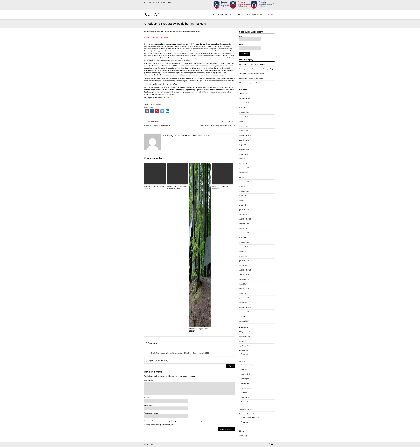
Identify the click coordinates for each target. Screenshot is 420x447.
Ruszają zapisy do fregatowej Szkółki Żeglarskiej (177, 187)
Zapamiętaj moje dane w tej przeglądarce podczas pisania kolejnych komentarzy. (174, 421)
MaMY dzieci (245, 374)
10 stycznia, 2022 (203, 353)
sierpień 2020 (244, 223)
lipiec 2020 (243, 228)
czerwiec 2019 (244, 288)
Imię (241, 36)
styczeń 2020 (243, 256)
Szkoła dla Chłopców (222, 14)
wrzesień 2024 (244, 93)
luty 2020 (242, 251)
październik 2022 (245, 135)
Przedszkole (239, 14)
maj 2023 (242, 107)
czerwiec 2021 (244, 182)
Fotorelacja (243, 341)
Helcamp (158, 104)
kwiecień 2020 (244, 242)
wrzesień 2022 (244, 140)
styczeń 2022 (243, 163)
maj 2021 (242, 186)
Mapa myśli (245, 379)
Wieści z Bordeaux (247, 402)
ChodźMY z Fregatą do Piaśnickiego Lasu (253, 83)
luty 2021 (242, 200)
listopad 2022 (243, 131)
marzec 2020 (243, 247)
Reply (230, 366)
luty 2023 (242, 121)
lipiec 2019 (243, 284)
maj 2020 (242, 237)
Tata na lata (245, 397)
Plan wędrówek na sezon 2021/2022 (157, 98)
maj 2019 (242, 293)
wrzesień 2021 (244, 177)
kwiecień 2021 (244, 191)
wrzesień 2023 (244, 103)
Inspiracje (244, 369)
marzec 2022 (243, 154)
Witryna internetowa (151, 413)
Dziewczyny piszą (245, 336)
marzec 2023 (243, 117)
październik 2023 (245, 98)
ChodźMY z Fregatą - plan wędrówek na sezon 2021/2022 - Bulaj (173, 353)
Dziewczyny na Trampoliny (250, 417)
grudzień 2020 (244, 210)
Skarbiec (244, 392)
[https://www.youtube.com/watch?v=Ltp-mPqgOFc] (272, 444)
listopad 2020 (243, 214)
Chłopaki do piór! (245, 332)
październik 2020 (245, 219)
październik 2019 (245, 270)
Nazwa (147, 397)
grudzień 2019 (244, 261)
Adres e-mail (149, 405)
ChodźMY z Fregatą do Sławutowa (220, 187)
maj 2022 (242, 145)
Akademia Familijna (247, 365)
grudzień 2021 (244, 168)
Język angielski (244, 346)
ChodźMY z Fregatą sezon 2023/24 (198, 330)
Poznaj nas (244, 354)
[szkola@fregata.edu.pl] (275, 444)
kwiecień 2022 (244, 149)
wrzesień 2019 (244, 275)
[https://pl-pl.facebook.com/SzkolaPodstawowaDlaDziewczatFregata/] (269, 444)
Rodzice (271, 14)
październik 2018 (245, 307)
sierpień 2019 (244, 279)
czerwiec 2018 (244, 312)
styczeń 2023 (243, 126)
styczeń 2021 (243, 205)
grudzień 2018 (244, 298)
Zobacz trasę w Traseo (171, 84)
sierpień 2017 (244, 321)
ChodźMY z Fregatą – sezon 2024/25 (154, 187)
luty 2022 (242, 158)
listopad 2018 (243, 302)
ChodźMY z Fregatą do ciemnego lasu (157, 125)
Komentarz (148, 380)
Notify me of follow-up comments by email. (161, 424)
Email (241, 44)
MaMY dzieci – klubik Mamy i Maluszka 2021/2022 (217, 125)
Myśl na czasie (246, 388)
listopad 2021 (243, 172)
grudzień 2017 (244, 316)
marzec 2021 (243, 196)
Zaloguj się (243, 435)
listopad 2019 (243, 265)
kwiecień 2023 (244, 112)
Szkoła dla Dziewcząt (256, 14)
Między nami (245, 383)
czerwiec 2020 (244, 233)
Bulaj (152, 14)
